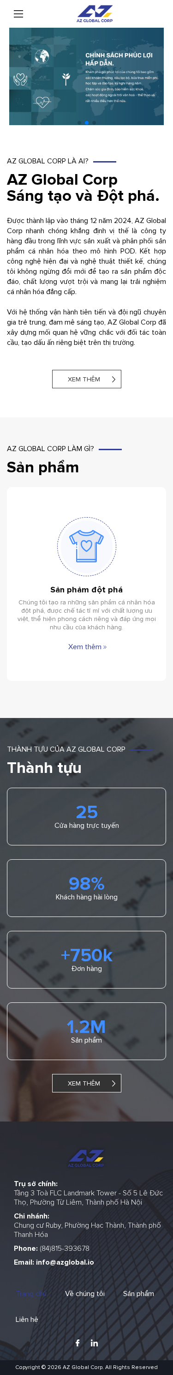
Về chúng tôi (85, 1293)
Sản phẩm (138, 1293)
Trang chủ (31, 1293)
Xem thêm (84, 379)
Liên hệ (27, 1319)
